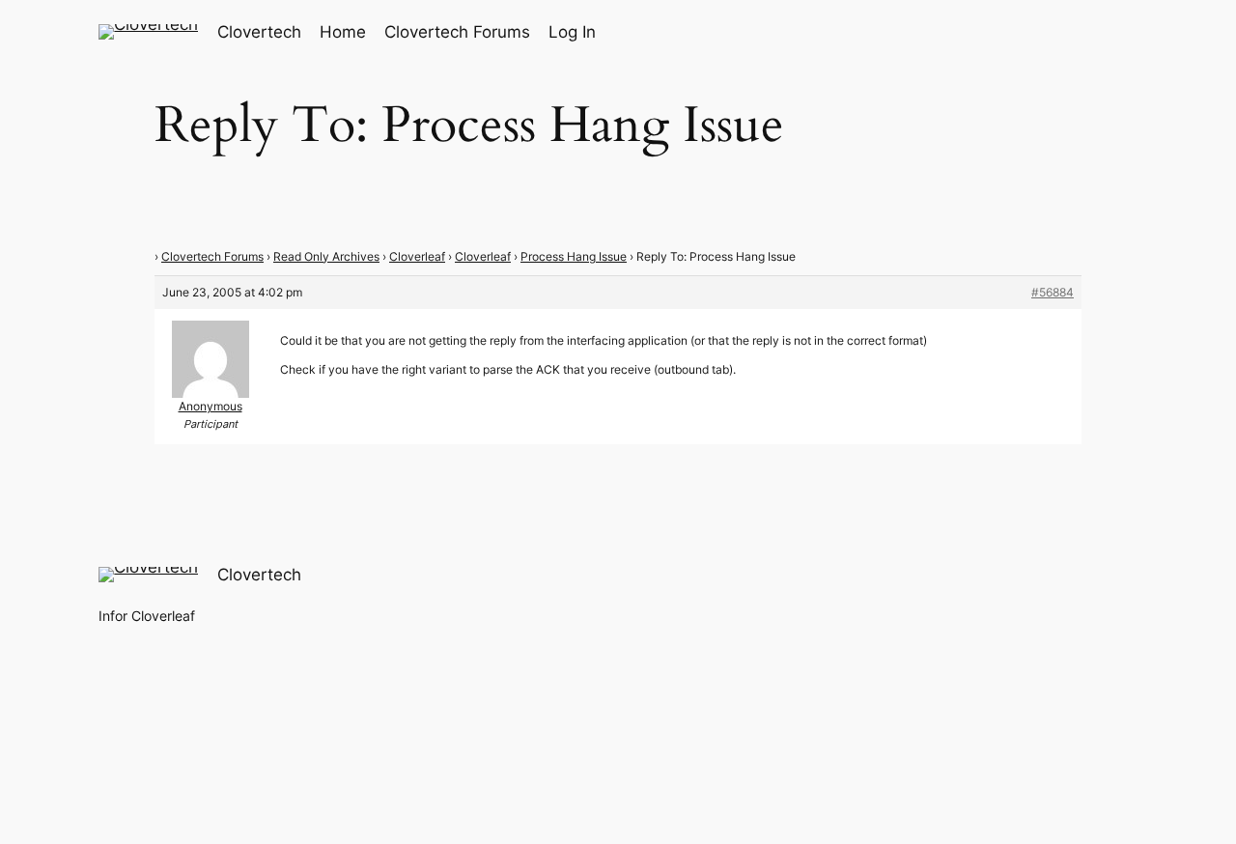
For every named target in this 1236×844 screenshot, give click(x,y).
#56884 (1052, 292)
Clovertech (259, 32)
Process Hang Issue (573, 256)
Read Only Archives (326, 256)
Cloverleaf (417, 256)
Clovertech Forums (212, 256)
